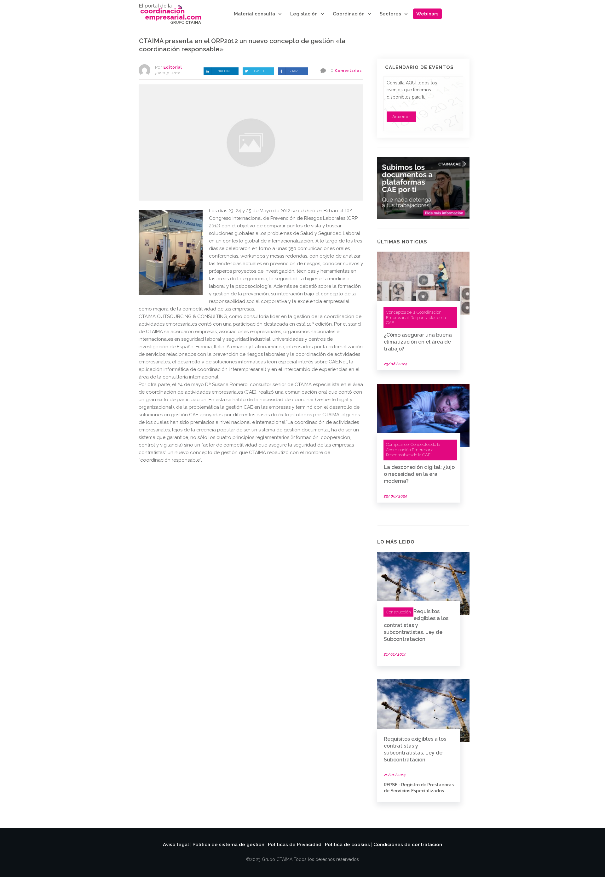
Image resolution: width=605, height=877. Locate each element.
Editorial (173, 67)
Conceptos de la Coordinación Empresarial (413, 447)
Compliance (397, 444)
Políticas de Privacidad (294, 844)
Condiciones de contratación (407, 844)
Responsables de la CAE (408, 455)
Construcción (398, 612)
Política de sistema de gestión (228, 844)
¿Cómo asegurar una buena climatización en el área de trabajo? (418, 342)
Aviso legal (176, 844)
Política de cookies (347, 844)
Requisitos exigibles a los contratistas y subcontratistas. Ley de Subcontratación (416, 625)
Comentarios (348, 71)
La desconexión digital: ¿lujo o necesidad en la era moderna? (419, 474)
